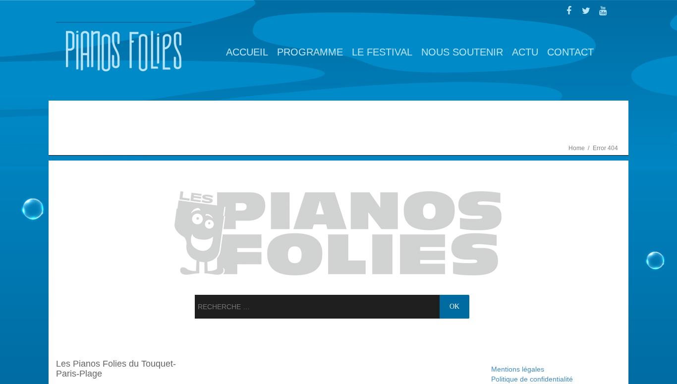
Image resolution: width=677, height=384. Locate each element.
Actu (525, 52)
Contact (570, 52)
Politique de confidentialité (532, 379)
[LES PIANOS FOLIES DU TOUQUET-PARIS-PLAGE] (124, 51)
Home (577, 148)
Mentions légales (517, 369)
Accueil (247, 52)
